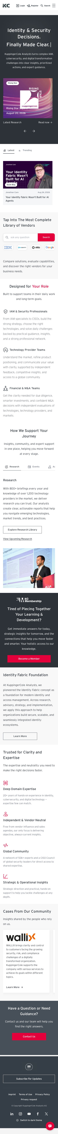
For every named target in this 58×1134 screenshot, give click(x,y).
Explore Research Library (22, 529)
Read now (43, 122)
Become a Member (29, 659)
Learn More (20, 736)
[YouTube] (29, 1114)
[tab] (8, 151)
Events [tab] (35, 467)
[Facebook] (38, 1114)
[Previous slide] (25, 131)
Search (46, 237)
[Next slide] (34, 131)
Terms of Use (25, 1094)
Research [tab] (14, 467)
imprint (12, 1094)
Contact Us (29, 1036)
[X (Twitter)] (46, 1114)
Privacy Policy (42, 1094)
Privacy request (29, 1100)
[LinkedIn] (12, 1114)
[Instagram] (20, 1114)
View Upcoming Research (17, 539)
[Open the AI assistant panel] (50, 1126)
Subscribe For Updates (29, 1079)
